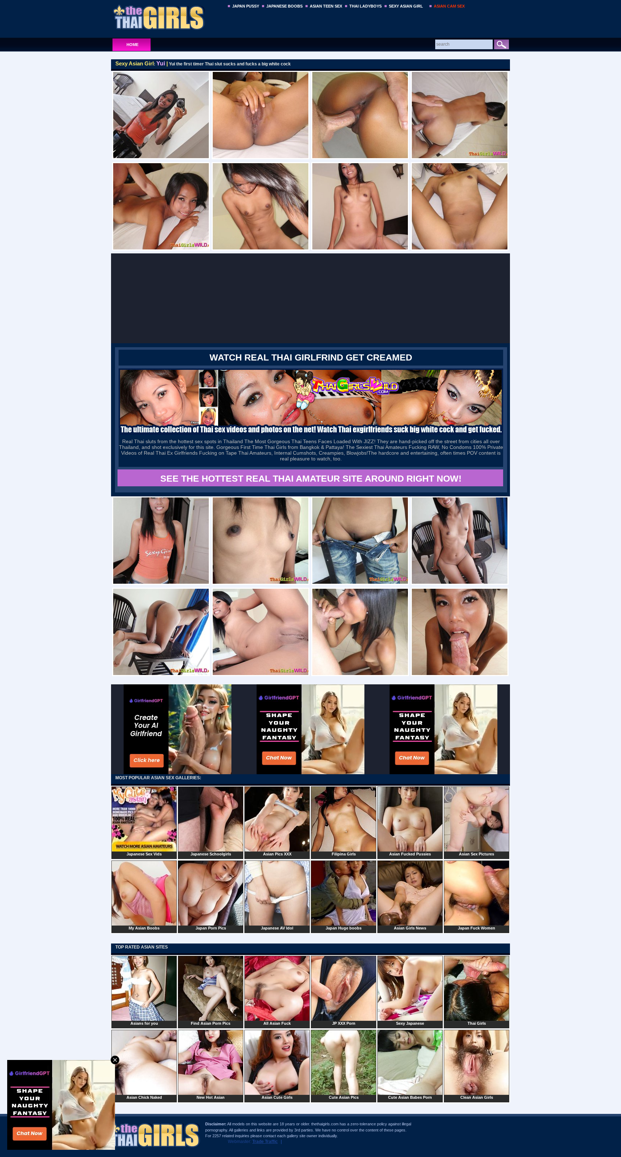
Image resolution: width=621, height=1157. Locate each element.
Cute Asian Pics (344, 1097)
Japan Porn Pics (211, 928)
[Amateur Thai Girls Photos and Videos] (167, 17)
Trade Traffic (265, 1141)
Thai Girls (477, 1023)
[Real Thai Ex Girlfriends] (311, 433)
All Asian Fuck (277, 1023)
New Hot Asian (211, 1097)
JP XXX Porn (343, 1023)
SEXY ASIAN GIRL (406, 6)
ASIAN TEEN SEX (326, 6)
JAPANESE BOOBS (284, 6)
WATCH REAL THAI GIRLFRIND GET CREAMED (311, 357)
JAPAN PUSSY (245, 6)
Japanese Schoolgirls (210, 854)
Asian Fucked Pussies (410, 854)
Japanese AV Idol (277, 928)
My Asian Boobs (144, 928)
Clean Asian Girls (476, 1097)
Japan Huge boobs (344, 928)
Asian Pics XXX (277, 854)
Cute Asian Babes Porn (410, 1097)
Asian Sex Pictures (476, 854)
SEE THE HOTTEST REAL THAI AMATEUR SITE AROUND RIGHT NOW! (310, 478)
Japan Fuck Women (476, 928)
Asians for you (144, 1023)
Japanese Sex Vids (144, 854)
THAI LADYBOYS (365, 6)
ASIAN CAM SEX (449, 6)
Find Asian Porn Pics (210, 1023)
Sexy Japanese (410, 1023)
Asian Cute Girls (277, 1097)
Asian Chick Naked (144, 1097)
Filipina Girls (344, 854)
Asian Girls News (410, 928)
